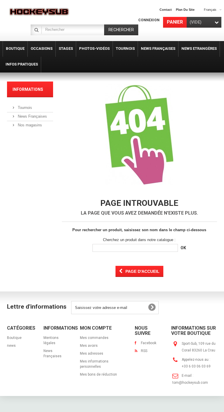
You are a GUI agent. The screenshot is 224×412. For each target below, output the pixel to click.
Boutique (14, 338)
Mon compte (96, 328)
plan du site (185, 9)
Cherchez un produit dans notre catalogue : (139, 240)
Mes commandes (94, 338)
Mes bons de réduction (98, 374)
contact (166, 9)
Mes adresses (91, 353)
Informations (28, 89)
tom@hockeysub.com (190, 383)
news (11, 346)
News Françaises (32, 116)
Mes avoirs (89, 346)
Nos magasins (29, 125)
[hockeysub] (39, 11)
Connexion (149, 20)
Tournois (24, 107)
